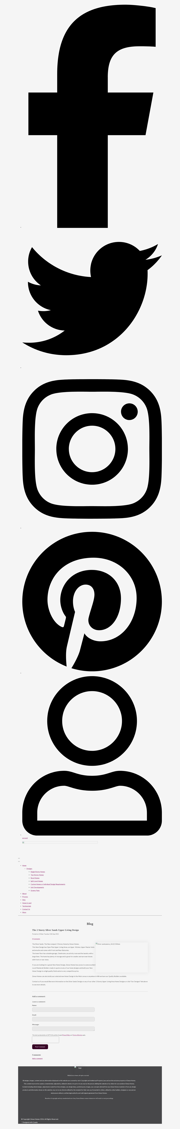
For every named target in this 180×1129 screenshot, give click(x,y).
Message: (35, 1024)
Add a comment (37, 1058)
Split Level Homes (37, 881)
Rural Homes (35, 878)
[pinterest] (92, 673)
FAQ (23, 900)
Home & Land (26, 903)
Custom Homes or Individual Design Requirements (48, 884)
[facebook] (92, 227)
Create (35, 1122)
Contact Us (26, 909)
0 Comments (36, 939)
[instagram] (92, 528)
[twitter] (92, 368)
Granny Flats (35, 890)
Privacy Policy (66, 1035)
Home (24, 865)
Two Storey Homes (37, 875)
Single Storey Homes (38, 872)
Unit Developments (37, 887)
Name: (34, 1005)
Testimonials (26, 906)
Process (25, 897)
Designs (29, 869)
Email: (34, 1015)
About (24, 894)
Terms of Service (77, 1035)
